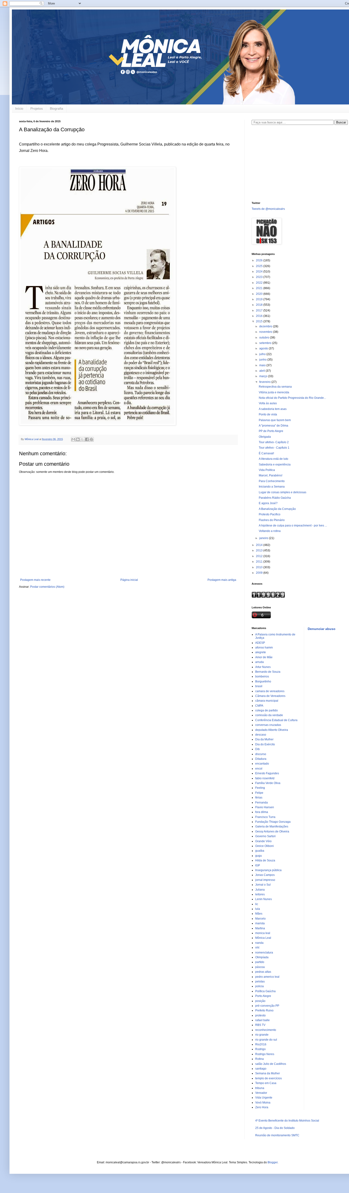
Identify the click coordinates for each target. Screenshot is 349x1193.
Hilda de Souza (265, 860)
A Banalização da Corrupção (277, 509)
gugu (258, 855)
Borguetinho (263, 681)
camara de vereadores (269, 691)
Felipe (259, 792)
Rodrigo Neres (264, 1054)
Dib (257, 749)
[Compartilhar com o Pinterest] (91, 439)
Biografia (56, 108)
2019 (259, 299)
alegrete (260, 652)
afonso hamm (264, 647)
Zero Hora (261, 1107)
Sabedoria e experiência (275, 464)
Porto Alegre (263, 996)
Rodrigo (260, 1049)
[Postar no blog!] (77, 439)
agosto (264, 348)
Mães (258, 913)
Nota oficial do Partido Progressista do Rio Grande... (292, 397)
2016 (259, 316)
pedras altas (263, 971)
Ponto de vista (268, 414)
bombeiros (262, 676)
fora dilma (261, 812)
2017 (259, 310)
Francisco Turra (265, 817)
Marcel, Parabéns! (270, 475)
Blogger (273, 1162)
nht (257, 947)
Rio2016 (260, 1044)
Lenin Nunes (263, 899)
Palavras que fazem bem (275, 420)
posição (260, 1001)
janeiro (264, 538)
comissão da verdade (269, 715)
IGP (257, 865)
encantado (262, 763)
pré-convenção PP (267, 1005)
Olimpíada (262, 957)
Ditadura (260, 759)
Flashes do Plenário (272, 520)
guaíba (259, 850)
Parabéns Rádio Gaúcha (275, 497)
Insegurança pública (268, 870)
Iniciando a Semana (272, 486)
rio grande (262, 1034)
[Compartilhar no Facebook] (87, 439)
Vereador (261, 1092)
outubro (264, 337)
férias (258, 797)
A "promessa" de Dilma (273, 425)
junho (263, 359)
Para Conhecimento (272, 481)
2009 (259, 572)
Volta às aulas (268, 403)
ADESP (260, 642)
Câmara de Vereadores (270, 696)
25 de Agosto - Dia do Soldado (275, 1128)
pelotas (260, 981)
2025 (259, 266)
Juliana (260, 889)
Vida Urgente (263, 1097)
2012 (259, 556)
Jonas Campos (265, 875)
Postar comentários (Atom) (47, 586)
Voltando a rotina (270, 531)
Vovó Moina (262, 1102)
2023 (259, 277)
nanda (259, 942)
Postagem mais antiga (222, 580)
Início (19, 108)
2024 (259, 271)
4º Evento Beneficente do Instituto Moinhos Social (287, 1120)
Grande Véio (263, 841)
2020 (259, 294)
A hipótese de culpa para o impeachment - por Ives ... (293, 525)
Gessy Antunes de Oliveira (272, 831)
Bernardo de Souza (267, 671)
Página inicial (129, 580)
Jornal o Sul (263, 884)
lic (256, 904)
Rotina (259, 1059)
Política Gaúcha (265, 991)
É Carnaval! (266, 453)
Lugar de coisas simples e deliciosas (282, 492)
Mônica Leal (263, 937)
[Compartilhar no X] (82, 439)
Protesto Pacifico (269, 514)
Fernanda (261, 802)
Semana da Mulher (267, 1073)
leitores (260, 894)
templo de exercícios (268, 1078)
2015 (259, 321)
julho (262, 354)
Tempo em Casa (265, 1083)
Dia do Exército (265, 744)
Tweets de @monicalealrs (268, 209)
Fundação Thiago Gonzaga (273, 821)
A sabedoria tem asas (273, 409)
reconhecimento (265, 1030)
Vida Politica (267, 470)
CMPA (259, 705)
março (263, 376)
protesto (260, 1015)
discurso (260, 754)
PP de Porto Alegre (271, 431)
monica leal (262, 933)
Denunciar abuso (321, 629)
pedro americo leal (267, 976)
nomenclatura (264, 952)
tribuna (259, 1088)
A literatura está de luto (273, 458)
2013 (259, 550)
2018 (259, 304)
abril (262, 370)
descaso (260, 734)
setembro (265, 343)
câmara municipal (266, 700)
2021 (259, 288)
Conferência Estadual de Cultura (276, 720)
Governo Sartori (265, 836)
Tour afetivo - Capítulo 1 (274, 447)
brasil (258, 686)
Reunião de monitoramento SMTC (277, 1135)
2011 (259, 561)
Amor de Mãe (264, 657)
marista (260, 923)
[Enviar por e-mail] (73, 439)
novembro (266, 331)
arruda (259, 662)
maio (262, 365)
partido (259, 962)
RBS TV (260, 1025)
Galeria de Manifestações (271, 826)
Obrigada (265, 436)
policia (259, 986)
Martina (260, 928)
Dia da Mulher (264, 739)
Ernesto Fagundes (267, 773)
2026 (259, 260)
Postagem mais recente (35, 580)
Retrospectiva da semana (275, 386)
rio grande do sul (266, 1039)
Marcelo (260, 918)
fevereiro (265, 382)
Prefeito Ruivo (264, 1010)
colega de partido (266, 710)
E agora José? (268, 503)
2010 (259, 567)
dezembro (266, 326)
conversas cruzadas (268, 725)
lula (257, 909)
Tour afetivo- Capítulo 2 (274, 442)
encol (258, 768)
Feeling (260, 787)
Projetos (36, 108)
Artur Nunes (263, 667)
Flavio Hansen (264, 807)
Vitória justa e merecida (274, 392)
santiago (260, 1068)
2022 (259, 282)
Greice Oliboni (264, 846)
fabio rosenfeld (264, 778)
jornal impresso (265, 880)
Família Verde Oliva (267, 783)
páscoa (260, 967)
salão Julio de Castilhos (270, 1064)
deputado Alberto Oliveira (271, 730)
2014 (259, 545)
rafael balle (262, 1020)
